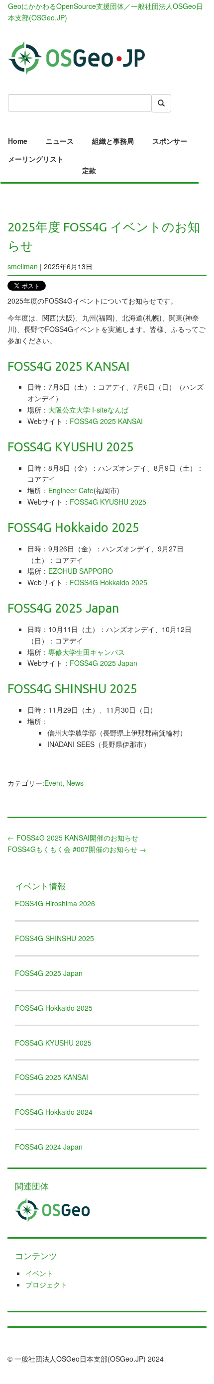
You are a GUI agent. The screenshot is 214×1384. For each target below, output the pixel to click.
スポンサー (169, 141)
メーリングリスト (36, 159)
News (75, 783)
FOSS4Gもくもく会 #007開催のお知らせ (76, 849)
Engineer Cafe (71, 490)
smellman (22, 266)
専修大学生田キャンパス (86, 652)
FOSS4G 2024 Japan (49, 1147)
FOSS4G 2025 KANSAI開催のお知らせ (72, 838)
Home (17, 141)
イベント (39, 1273)
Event (53, 783)
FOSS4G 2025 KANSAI (106, 421)
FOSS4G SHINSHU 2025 (54, 938)
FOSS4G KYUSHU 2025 (108, 502)
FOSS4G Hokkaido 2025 (108, 582)
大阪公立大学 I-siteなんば (88, 410)
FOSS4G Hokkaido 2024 (54, 1112)
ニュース (60, 141)
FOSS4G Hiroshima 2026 (55, 903)
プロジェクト (46, 1284)
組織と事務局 (113, 141)
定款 (89, 170)
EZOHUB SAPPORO (80, 571)
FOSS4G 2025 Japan (103, 663)
